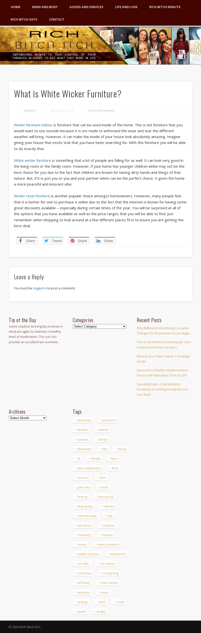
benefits (82, 430)
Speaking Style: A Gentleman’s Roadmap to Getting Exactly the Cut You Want (162, 389)
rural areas (84, 573)
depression (84, 449)
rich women (107, 564)
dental (103, 439)
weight (101, 612)
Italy (110, 516)
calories (103, 430)
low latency (84, 525)
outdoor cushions (88, 554)
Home (15, 7)
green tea (83, 487)
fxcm (103, 478)
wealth (81, 612)
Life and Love (126, 7)
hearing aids (106, 497)
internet (108, 506)
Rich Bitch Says (24, 19)
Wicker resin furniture (32, 195)
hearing (82, 497)
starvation (83, 592)
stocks (104, 592)
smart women (109, 583)
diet (104, 449)
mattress (107, 535)
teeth (101, 602)
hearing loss (85, 506)
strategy (82, 602)
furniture (83, 478)
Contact (56, 19)
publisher (30, 110)
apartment (109, 420)
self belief (83, 583)
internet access (87, 516)
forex (115, 468)
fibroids (95, 459)
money (81, 544)
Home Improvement (101, 110)
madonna (108, 525)
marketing (84, 535)
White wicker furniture (32, 160)
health (104, 487)
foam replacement (89, 468)
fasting (122, 449)
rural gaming (110, 573)
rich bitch (83, 564)
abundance (84, 420)
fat (78, 459)
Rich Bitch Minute (164, 7)
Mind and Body (45, 7)
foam (114, 459)
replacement (118, 554)
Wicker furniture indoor (33, 124)
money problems (108, 544)
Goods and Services (86, 7)
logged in (40, 288)
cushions (82, 439)
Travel (120, 602)
